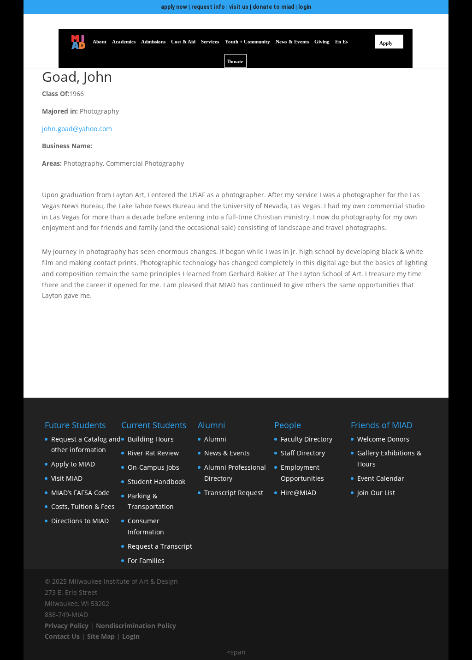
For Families (146, 560)
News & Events (227, 452)
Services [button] (210, 41)
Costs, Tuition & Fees (83, 506)
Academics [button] (124, 41)
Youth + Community (247, 41)
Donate (235, 61)
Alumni (215, 439)
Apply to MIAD (73, 464)
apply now (174, 7)
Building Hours (151, 439)
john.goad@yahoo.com (77, 128)
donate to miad (273, 7)
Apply (386, 43)
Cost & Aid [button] (183, 41)
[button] (358, 41)
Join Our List (376, 492)
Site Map (101, 636)
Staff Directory (303, 452)
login (304, 7)
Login (131, 636)
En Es (341, 41)
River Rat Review (153, 452)
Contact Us (62, 636)
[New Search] (370, 41)
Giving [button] (322, 41)
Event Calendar (380, 478)
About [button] (99, 41)
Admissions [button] (153, 41)
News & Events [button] (292, 41)
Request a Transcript (160, 546)
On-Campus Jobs (153, 467)
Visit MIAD (67, 478)
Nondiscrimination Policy (136, 625)
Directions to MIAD (80, 520)
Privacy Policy (66, 625)
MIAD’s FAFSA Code (80, 492)
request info (208, 7)
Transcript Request (233, 492)
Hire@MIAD (298, 492)
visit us (238, 7)
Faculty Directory (306, 439)
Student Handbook (156, 481)
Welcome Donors (383, 439)
